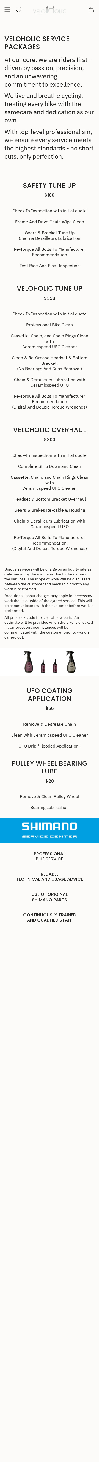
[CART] (91, 9)
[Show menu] (7, 9)
